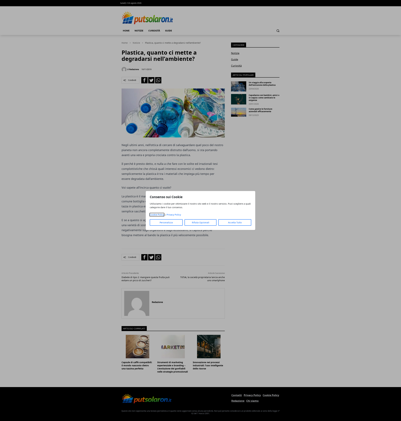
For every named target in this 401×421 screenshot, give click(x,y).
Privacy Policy (174, 214)
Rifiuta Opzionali (200, 222)
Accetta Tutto (235, 222)
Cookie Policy (157, 214)
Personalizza (166, 222)
